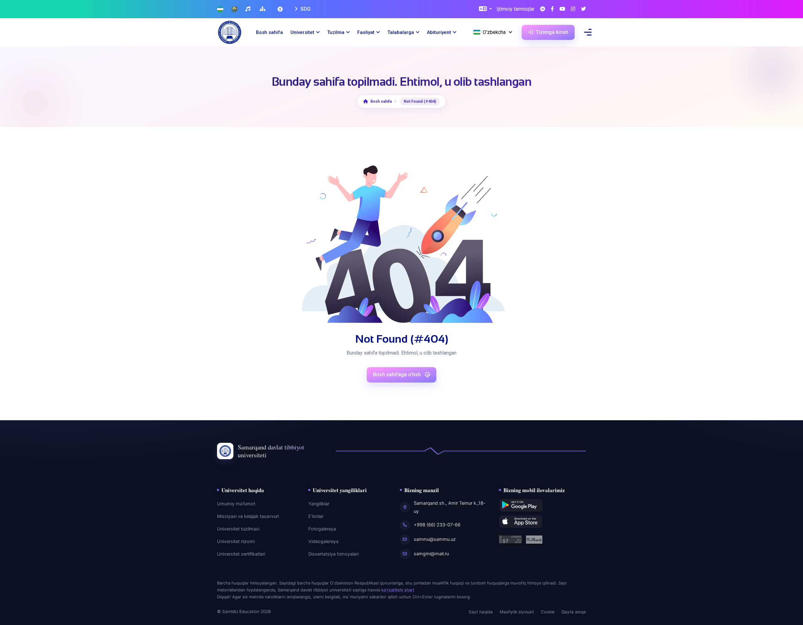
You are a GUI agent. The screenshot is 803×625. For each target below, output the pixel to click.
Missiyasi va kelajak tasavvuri (248, 516)
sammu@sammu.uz (435, 539)
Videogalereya (323, 541)
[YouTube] (562, 9)
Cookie (548, 611)
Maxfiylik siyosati (517, 611)
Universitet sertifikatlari (241, 554)
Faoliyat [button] (366, 32)
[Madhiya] (248, 9)
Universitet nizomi (236, 541)
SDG (305, 9)
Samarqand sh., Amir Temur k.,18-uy (450, 507)
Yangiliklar (318, 504)
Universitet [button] (302, 32)
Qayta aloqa (573, 611)
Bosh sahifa (269, 32)
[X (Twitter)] (583, 9)
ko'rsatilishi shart (397, 589)
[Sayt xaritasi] (263, 9)
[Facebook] (552, 9)
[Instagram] (573, 9)
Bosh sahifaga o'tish (397, 375)
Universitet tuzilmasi (238, 529)
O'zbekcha (494, 32)
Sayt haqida (481, 611)
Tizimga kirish (551, 32)
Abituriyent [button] (439, 32)
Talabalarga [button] (400, 32)
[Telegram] (542, 9)
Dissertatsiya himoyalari (333, 554)
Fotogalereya (322, 529)
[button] (485, 9)
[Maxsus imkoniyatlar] (281, 9)
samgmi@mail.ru (431, 554)
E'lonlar (315, 516)
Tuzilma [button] (335, 32)
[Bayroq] (220, 9)
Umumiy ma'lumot (236, 504)
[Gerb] (234, 9)
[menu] (588, 32)
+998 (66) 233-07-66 (437, 525)
